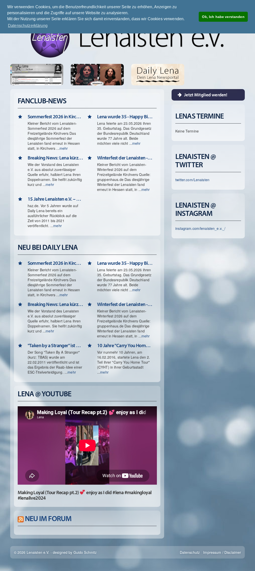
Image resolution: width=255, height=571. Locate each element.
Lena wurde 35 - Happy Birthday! (125, 116)
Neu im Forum (48, 518)
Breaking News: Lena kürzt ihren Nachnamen (55, 157)
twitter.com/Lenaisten (192, 179)
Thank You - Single (82, 74)
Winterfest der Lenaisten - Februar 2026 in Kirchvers (125, 157)
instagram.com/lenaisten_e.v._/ (200, 228)
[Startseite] (127, 38)
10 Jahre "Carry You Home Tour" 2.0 (125, 345)
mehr (64, 148)
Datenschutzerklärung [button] (28, 25)
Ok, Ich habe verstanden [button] (223, 17)
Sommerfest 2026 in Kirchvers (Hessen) (55, 116)
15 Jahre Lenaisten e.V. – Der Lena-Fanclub (55, 199)
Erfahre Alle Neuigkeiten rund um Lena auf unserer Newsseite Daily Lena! (158, 74)
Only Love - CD (112, 74)
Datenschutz (190, 552)
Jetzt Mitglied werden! (205, 95)
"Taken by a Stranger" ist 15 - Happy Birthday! (55, 345)
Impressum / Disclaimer (222, 552)
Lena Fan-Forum (36, 74)
